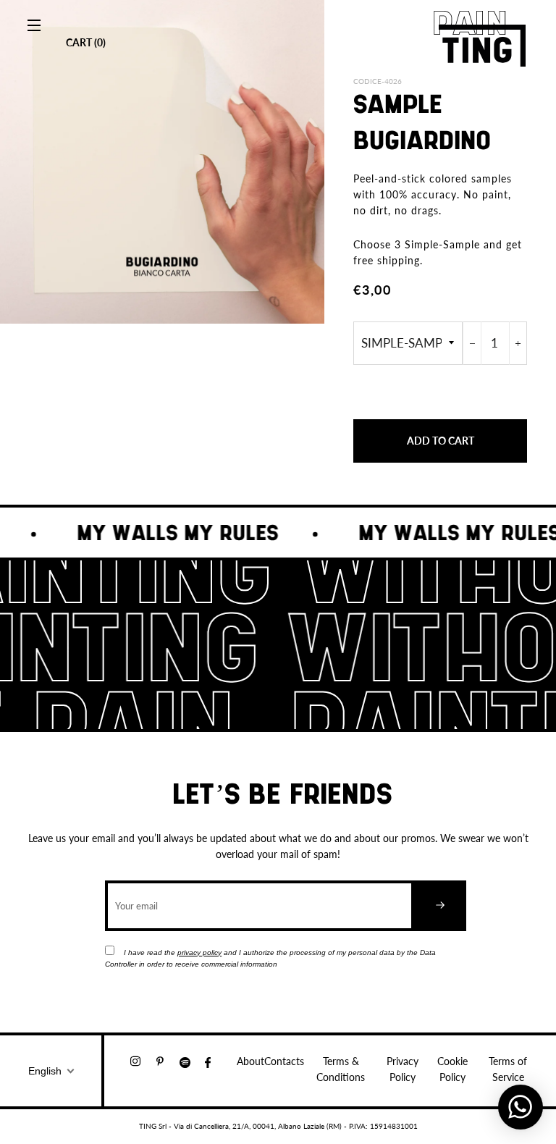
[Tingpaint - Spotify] (192, 1061)
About (250, 1061)
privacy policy (199, 952)
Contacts (284, 1061)
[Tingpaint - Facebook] (213, 1061)
